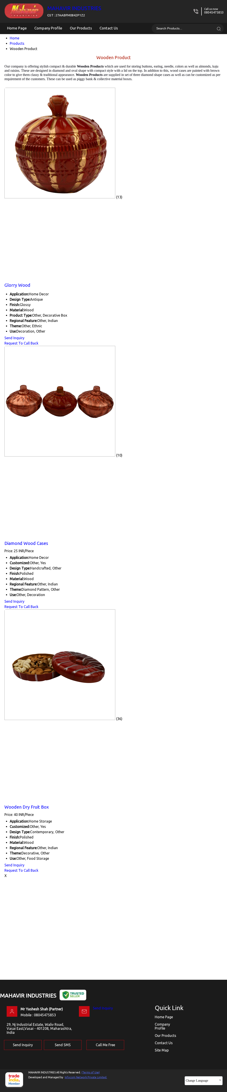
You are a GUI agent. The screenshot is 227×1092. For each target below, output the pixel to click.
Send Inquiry (14, 338)
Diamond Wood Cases (26, 543)
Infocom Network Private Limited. (86, 1077)
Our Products (81, 28)
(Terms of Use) (91, 1072)
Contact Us (109, 28)
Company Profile (48, 28)
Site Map (162, 1050)
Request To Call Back (21, 343)
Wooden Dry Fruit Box (26, 806)
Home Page (17, 28)
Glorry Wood (17, 285)
